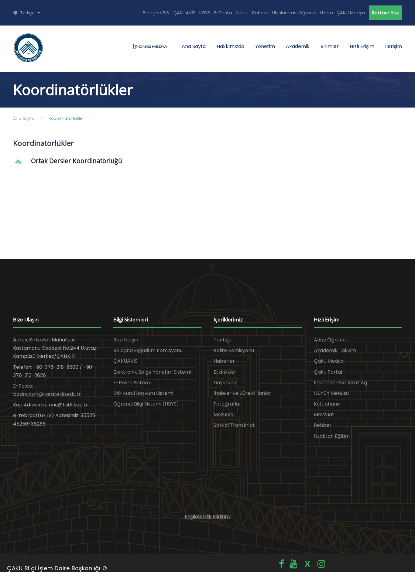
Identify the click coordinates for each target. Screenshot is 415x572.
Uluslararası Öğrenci (294, 12)
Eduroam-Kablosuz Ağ (340, 382)
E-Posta (223, 12)
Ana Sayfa (194, 46)
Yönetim (265, 46)
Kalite (242, 12)
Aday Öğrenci (330, 339)
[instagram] (321, 563)
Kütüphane (327, 403)
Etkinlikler (225, 371)
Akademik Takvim (335, 350)
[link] (207, 164)
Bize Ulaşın (125, 339)
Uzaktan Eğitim (332, 436)
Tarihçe (223, 339)
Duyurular (225, 382)
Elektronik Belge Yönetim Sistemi (152, 371)
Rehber (260, 12)
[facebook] (281, 563)
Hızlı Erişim (362, 46)
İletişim (393, 46)
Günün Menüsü (331, 393)
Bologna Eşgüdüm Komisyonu (148, 350)
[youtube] (293, 563)
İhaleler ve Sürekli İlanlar (242, 393)
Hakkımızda (230, 46)
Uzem (326, 12)
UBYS (205, 12)
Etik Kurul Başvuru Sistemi (143, 393)
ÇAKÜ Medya (351, 12)
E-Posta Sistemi (132, 382)
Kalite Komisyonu (234, 350)
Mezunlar (224, 414)
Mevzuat (324, 414)
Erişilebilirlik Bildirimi (208, 516)
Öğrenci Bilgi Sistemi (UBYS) (146, 403)
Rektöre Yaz (385, 12)
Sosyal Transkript (234, 425)
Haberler (224, 361)
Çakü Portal (328, 371)
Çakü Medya (329, 361)
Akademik (298, 46)
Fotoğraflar (227, 403)
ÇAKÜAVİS (184, 12)
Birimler (330, 46)
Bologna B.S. (156, 12)
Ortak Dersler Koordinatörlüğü (76, 160)
